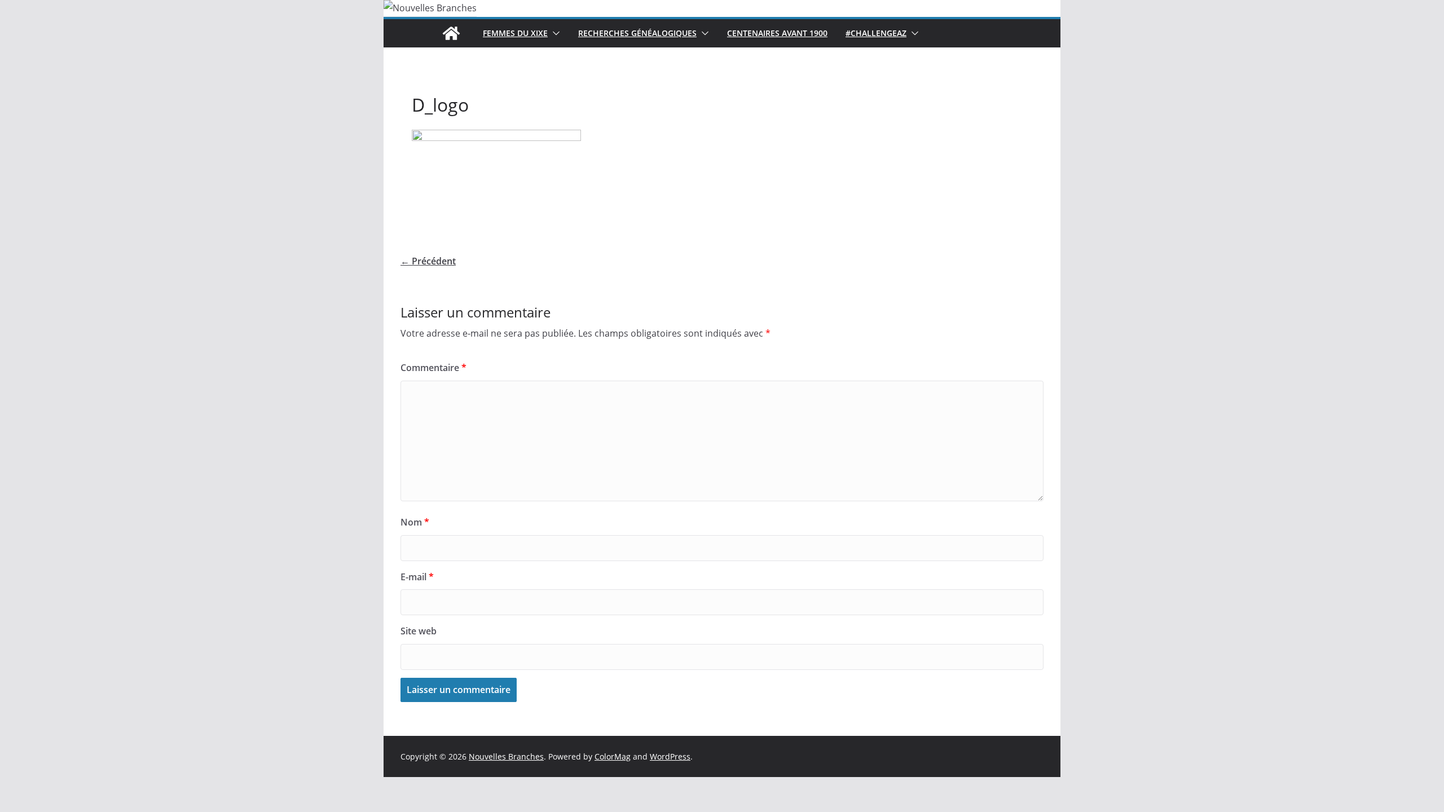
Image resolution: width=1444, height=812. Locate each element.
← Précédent (428, 261)
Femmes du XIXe (515, 33)
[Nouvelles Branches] (451, 33)
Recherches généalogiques (637, 33)
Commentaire (433, 367)
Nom (414, 522)
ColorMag (613, 756)
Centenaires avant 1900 (777, 33)
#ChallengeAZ (876, 33)
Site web (418, 631)
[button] (554, 33)
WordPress (670, 756)
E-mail (417, 577)
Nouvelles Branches (506, 756)
